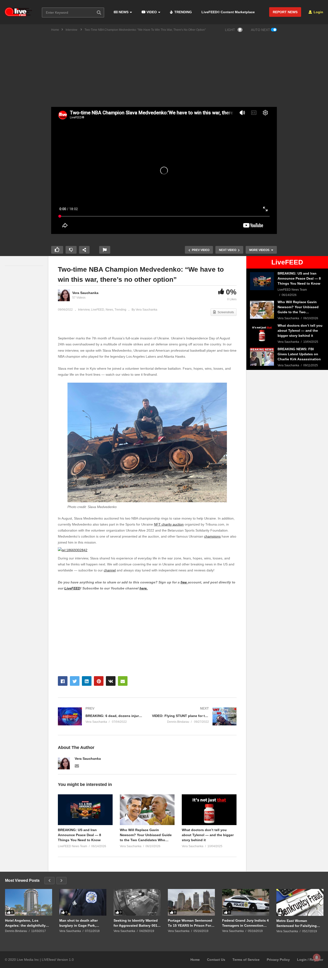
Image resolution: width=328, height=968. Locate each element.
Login (318, 12)
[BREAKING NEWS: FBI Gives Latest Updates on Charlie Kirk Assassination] (262, 357)
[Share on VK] (110, 681)
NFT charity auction (169, 524)
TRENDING (182, 12)
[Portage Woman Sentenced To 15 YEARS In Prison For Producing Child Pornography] (191, 902)
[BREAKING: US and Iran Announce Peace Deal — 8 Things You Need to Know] (262, 281)
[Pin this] (98, 681)
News (109, 309)
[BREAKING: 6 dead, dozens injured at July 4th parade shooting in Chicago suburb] (100, 716)
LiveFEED (97, 309)
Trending (120, 309)
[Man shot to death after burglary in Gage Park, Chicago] (82, 902)
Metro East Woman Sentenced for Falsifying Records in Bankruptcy (296, 923)
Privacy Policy (278, 960)
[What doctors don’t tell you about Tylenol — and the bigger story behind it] (262, 333)
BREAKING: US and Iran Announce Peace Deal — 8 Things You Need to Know (79, 835)
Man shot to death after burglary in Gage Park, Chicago (78, 923)
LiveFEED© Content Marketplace (228, 12)
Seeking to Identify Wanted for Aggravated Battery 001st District (137, 923)
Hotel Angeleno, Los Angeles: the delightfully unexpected (25, 923)
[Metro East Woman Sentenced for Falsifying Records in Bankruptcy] (299, 902)
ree (185, 582)
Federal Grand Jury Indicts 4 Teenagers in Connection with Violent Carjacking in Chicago (245, 923)
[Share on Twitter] (74, 681)
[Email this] (123, 681)
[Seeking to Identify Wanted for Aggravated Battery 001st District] (137, 902)
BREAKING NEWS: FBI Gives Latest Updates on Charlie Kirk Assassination (299, 354)
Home (195, 960)
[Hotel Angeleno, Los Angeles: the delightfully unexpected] (28, 902)
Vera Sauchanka (85, 293)
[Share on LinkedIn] (86, 681)
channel (110, 570)
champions (212, 536)
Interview (84, 309)
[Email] (76, 765)
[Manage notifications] (317, 957)
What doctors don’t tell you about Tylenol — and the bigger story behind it (208, 835)
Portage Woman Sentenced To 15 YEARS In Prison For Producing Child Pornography (190, 923)
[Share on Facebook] (62, 681)
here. (144, 588)
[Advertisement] (164, 70)
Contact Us (216, 960)
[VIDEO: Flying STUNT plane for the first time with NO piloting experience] (194, 716)
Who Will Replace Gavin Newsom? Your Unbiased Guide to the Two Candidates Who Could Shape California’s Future (146, 835)
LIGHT (230, 30)
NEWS (123, 12)
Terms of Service (246, 960)
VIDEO (151, 12)
